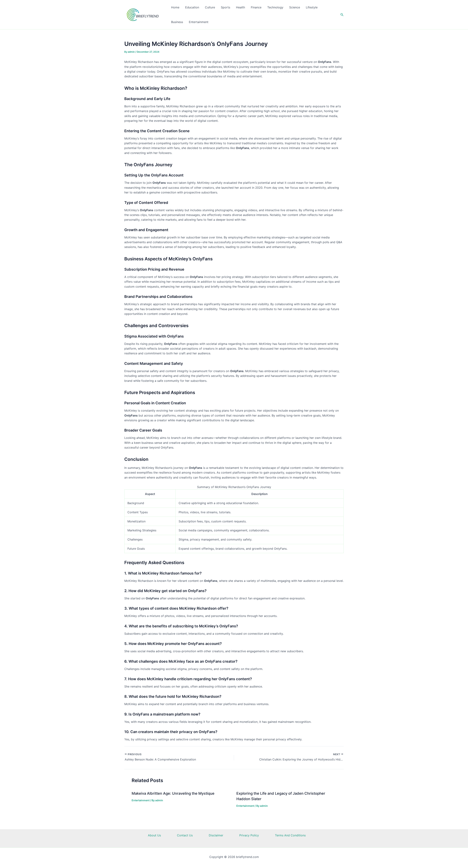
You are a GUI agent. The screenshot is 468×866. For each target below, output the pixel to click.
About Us (154, 835)
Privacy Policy (249, 835)
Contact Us (185, 835)
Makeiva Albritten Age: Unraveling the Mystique (173, 793)
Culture (210, 7)
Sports (225, 7)
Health (240, 7)
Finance (256, 7)
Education (192, 7)
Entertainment (198, 22)
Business (177, 22)
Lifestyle (312, 7)
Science (294, 7)
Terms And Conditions (290, 835)
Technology (275, 7)
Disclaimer (216, 835)
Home (175, 7)
